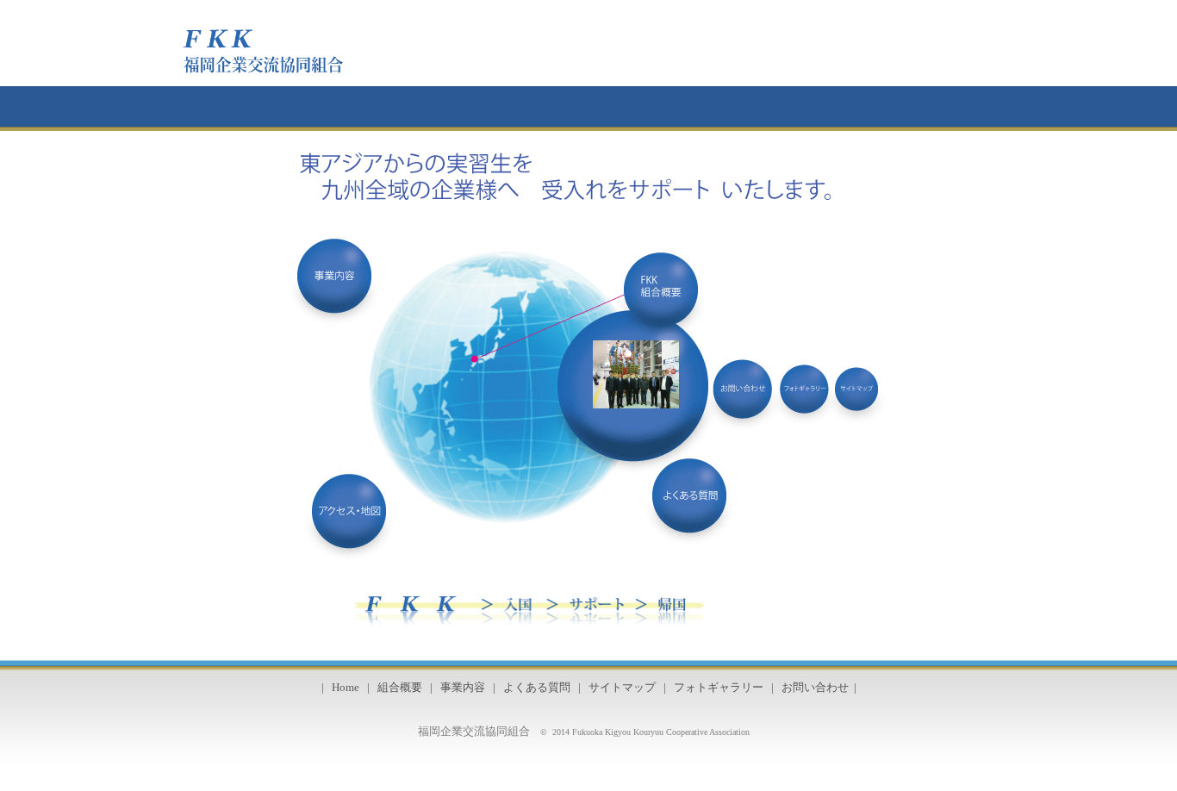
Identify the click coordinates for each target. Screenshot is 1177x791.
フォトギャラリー (718, 688)
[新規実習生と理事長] (636, 403)
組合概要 (399, 688)
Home (345, 688)
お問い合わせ (815, 688)
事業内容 (462, 688)
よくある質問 (536, 688)
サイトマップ (622, 688)
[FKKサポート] (761, 604)
